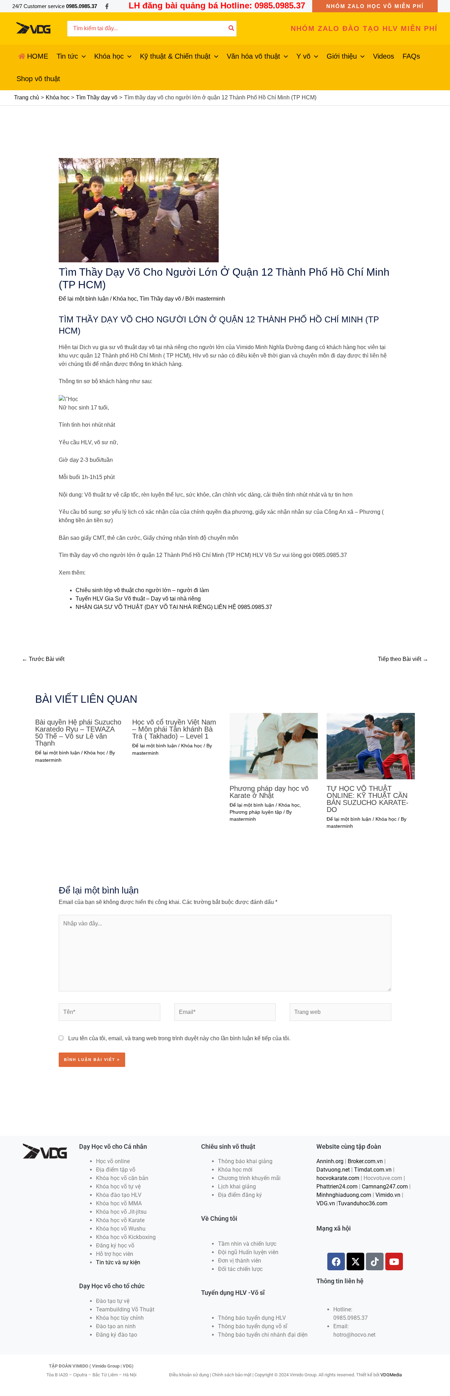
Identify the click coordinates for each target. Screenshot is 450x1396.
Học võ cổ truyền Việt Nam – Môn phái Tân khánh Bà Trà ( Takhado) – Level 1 (174, 729)
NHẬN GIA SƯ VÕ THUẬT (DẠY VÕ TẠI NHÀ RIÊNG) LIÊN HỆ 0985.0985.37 (174, 607)
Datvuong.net (333, 1169)
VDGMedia (391, 1374)
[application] (82, 56)
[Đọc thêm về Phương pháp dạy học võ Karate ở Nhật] (274, 746)
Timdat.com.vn (373, 1169)
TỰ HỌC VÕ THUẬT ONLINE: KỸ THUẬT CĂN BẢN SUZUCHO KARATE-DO (368, 799)
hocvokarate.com (337, 1178)
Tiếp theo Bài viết (403, 659)
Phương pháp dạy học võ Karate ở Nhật (269, 792)
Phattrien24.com (337, 1186)
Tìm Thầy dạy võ (160, 299)
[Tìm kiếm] (231, 28)
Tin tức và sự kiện (118, 1262)
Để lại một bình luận (84, 299)
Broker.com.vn (365, 1161)
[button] (375, 6)
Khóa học (125, 299)
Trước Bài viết (43, 659)
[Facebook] (107, 6)
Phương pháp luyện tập (256, 812)
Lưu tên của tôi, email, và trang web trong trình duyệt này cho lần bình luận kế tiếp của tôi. (179, 1038)
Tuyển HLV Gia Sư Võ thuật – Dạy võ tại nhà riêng (138, 599)
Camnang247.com (385, 1186)
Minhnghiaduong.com (343, 1195)
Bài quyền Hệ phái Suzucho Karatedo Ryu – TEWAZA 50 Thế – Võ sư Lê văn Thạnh (78, 732)
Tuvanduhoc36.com (362, 1203)
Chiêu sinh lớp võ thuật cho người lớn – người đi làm (142, 590)
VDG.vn (325, 1203)
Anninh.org (329, 1161)
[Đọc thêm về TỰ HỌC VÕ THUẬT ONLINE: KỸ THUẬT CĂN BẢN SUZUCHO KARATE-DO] (371, 746)
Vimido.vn (387, 1195)
